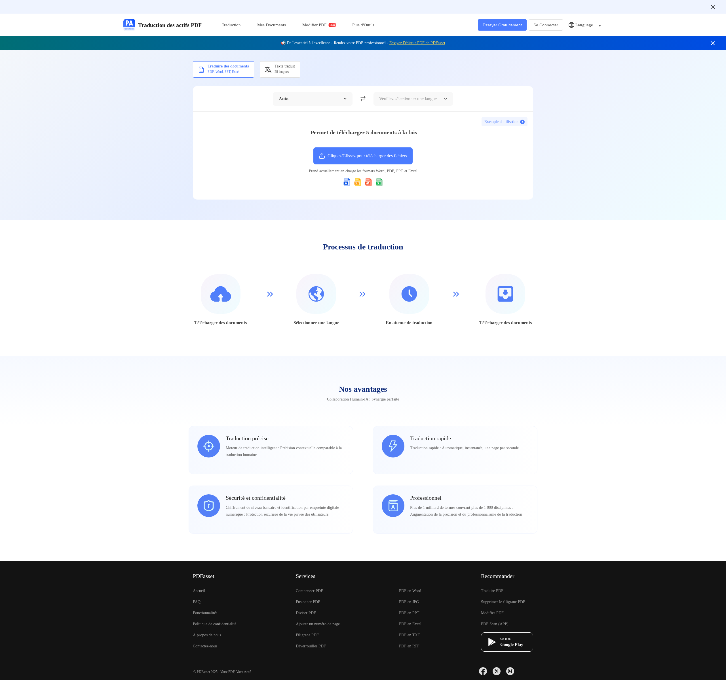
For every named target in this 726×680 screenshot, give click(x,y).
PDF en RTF (409, 646)
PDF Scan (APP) (494, 624)
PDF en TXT (409, 635)
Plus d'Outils (363, 25)
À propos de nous (207, 635)
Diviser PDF (306, 613)
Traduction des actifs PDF (170, 25)
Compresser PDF (309, 591)
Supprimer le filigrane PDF (503, 602)
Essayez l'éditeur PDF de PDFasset (417, 43)
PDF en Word (410, 591)
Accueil (199, 591)
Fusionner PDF (308, 602)
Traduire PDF (492, 591)
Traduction (231, 25)
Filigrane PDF (307, 635)
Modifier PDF (314, 25)
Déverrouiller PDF (311, 646)
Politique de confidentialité (214, 624)
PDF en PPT (409, 613)
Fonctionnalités (205, 613)
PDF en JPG (409, 602)
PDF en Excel (410, 624)
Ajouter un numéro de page (318, 624)
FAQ (197, 602)
